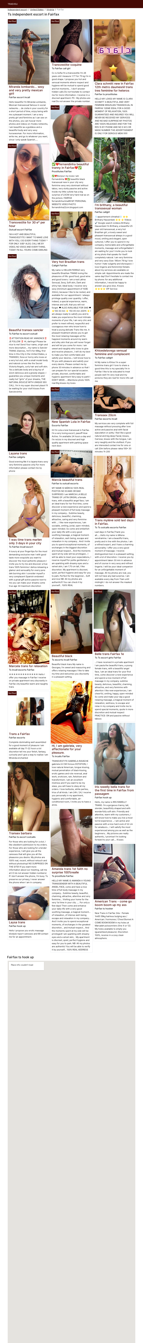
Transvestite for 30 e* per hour (27, 224)
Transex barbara (20, 833)
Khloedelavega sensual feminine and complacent (112, 352)
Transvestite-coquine (67, 64)
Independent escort (17, 9)
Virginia (50, 9)
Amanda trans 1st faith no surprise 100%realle (70, 870)
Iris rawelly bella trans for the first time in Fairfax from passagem (114, 790)
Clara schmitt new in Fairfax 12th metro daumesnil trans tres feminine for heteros (114, 87)
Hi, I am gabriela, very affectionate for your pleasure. (67, 749)
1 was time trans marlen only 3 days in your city (25, 541)
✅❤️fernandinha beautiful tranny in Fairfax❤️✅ (70, 165)
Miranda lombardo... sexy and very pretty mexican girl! (26, 90)
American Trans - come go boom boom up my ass (113, 903)
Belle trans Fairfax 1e (109, 654)
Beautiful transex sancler (26, 330)
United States (37, 9)
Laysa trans (17, 922)
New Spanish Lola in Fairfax (71, 421)
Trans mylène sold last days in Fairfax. (114, 521)
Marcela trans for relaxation (28, 666)
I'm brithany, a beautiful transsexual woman (111, 206)
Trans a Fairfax (19, 734)
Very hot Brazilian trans (68, 261)
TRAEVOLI (13, 4)
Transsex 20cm (105, 415)
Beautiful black (62, 656)
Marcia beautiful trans (67, 479)
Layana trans (18, 453)
